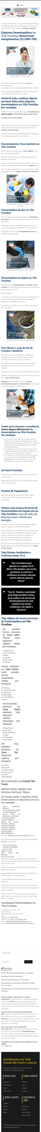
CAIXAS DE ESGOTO (8, 830)
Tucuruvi (4, 699)
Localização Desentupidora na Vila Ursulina (19, 923)
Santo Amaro (7, 853)
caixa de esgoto (6, 114)
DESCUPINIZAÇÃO (7, 833)
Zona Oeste (11, 709)
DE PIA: (5, 810)
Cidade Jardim (7, 660)
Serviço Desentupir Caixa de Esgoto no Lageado (17, 973)
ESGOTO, (12, 824)
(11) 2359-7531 (6, 1046)
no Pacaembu (7, 737)
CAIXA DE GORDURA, (8, 826)
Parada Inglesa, (6, 695)
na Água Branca (8, 728)
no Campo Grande (7, 770)
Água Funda (5, 767)
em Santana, (5, 688)
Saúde (5, 1088)
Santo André (7, 845)
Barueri (3, 857)
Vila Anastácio (7, 739)
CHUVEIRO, (15, 816)
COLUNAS (4, 828)
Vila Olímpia (7, 1091)
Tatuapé (5, 1103)
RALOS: (5, 814)
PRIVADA (6, 808)
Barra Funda (7, 730)
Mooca (5, 1106)
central (17, 92)
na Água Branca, (8, 651)
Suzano (5, 849)
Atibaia (3, 851)
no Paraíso (4, 765)
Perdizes (24, 1091)
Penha (5, 1109)
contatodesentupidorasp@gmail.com (18, 921)
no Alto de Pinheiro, (9, 653)
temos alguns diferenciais (15, 429)
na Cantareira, (6, 692)
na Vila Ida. (6, 662)
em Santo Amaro (6, 772)
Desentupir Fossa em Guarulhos (12, 976)
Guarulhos (6, 847)
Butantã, (5, 655)
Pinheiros (25, 1082)
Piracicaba (10, 857)
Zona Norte (11, 669)
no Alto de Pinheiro (9, 733)
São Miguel (14, 847)
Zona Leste (13, 634)
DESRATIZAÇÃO (6, 831)
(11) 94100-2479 (21, 919)
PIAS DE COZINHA (14, 810)
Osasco (14, 845)
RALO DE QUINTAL (9, 818)
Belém (5, 1112)
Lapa (23, 1085)
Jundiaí (9, 851)
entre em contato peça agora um (19, 836)
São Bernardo (26, 1112)
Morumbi (6, 1082)
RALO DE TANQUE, (7, 820)
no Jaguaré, (7, 657)
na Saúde (4, 774)
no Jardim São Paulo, (8, 690)
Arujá (10, 849)
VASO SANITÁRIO (11, 806)
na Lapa (5, 735)
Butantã (24, 1088)
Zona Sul (9, 752)
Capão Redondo (6, 777)
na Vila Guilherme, (7, 697)
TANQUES (12, 828)
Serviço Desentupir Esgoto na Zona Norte (15, 980)
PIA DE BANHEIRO (10, 812)
